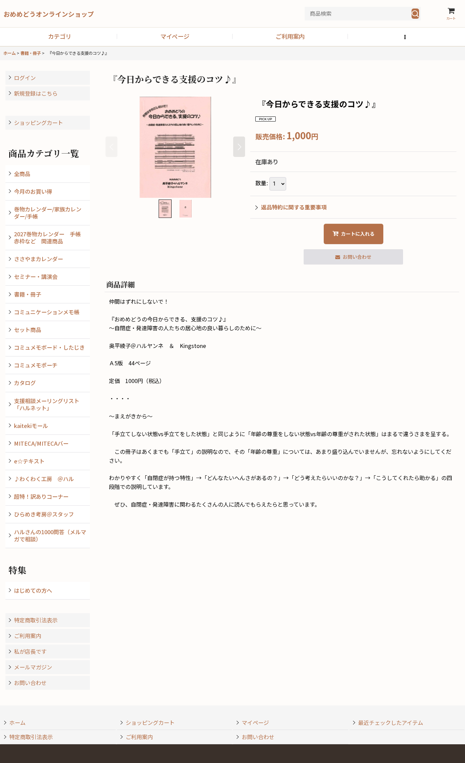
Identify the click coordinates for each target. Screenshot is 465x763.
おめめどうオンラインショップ (48, 13)
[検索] (415, 14)
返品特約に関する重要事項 (293, 207)
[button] (405, 36)
